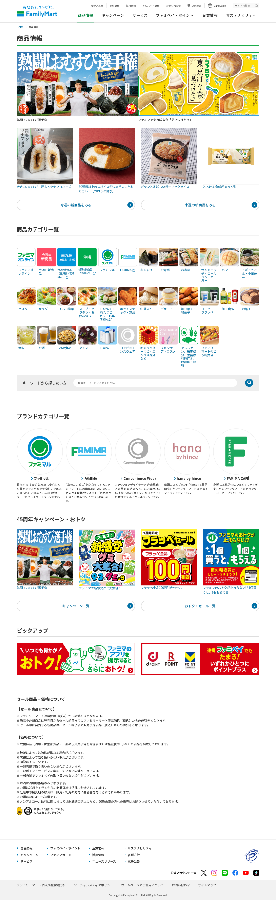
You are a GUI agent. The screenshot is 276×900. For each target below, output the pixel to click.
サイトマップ (207, 885)
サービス (140, 15)
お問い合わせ (173, 5)
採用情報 (131, 5)
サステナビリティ (241, 15)
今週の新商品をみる (75, 204)
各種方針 (134, 855)
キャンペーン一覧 (76, 605)
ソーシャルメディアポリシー (93, 885)
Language (220, 5)
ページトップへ (263, 887)
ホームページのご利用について (142, 885)
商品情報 (26, 848)
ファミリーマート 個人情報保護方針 (41, 885)
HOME (20, 27)
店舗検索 (196, 5)
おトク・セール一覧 (200, 605)
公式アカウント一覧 (183, 873)
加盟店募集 (97, 5)
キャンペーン (113, 15)
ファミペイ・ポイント (175, 15)
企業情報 (210, 15)
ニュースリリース (104, 861)
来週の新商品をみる (200, 204)
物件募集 (114, 5)
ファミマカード (60, 855)
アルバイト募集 (150, 5)
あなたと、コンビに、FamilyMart (37, 11)
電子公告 (134, 861)
